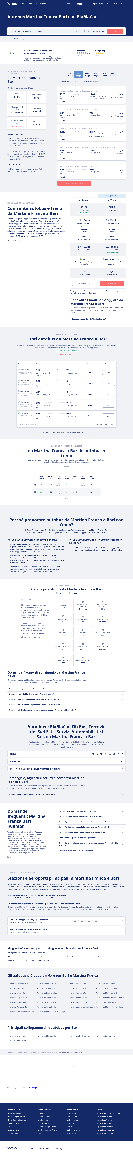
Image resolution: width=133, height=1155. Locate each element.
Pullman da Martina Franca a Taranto (81, 1007)
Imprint (30, 1148)
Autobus (30, 4)
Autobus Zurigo (44, 1113)
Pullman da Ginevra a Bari (17, 984)
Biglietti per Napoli (104, 1117)
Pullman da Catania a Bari (47, 988)
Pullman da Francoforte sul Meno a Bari (111, 998)
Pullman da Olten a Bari (16, 1036)
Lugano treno (13, 1130)
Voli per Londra (73, 1120)
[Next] (121, 74)
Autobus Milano (44, 1117)
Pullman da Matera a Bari (47, 1036)
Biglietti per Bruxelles (105, 1130)
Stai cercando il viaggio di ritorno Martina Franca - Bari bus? (31, 957)
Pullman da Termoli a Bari (47, 1007)
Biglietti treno (14, 1109)
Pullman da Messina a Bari (106, 993)
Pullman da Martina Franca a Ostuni (110, 1007)
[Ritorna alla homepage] (14, 3)
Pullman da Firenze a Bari (17, 1002)
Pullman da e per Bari (48, 1052)
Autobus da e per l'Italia (47, 1130)
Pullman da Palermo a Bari (76, 993)
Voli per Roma (72, 1117)
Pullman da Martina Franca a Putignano (52, 1012)
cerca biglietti (17, 100)
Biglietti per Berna (104, 1123)
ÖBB (10, 1126)
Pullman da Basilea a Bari (76, 984)
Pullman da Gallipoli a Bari (106, 1002)
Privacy (59, 1148)
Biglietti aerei (72, 1109)
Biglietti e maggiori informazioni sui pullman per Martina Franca (92, 957)
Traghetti (43, 4)
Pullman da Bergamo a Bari (77, 1002)
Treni (22, 4)
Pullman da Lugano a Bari (17, 998)
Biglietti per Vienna (104, 1120)
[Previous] (35, 477)
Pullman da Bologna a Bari (76, 998)
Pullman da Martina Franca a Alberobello (23, 1012)
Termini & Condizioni (45, 1148)
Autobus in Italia (30, 1052)
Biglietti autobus (45, 1109)
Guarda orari (16, 126)
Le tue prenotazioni (96, 4)
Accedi (123, 4)
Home (9, 1052)
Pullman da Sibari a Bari (105, 1036)
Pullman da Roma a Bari (16, 988)
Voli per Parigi (73, 1113)
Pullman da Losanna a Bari (106, 988)
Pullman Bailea (43, 1123)
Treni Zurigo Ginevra (16, 1117)
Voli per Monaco (73, 1130)
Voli (36, 4)
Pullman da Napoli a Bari (76, 988)
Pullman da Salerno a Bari (47, 1002)
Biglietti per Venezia (105, 1133)
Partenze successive (105, 424)
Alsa (39, 1133)
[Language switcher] (81, 3)
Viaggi (99, 1109)
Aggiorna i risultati (65, 354)
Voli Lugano (72, 1126)
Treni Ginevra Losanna (17, 1120)
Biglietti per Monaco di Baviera (109, 1113)
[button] (62, 31)
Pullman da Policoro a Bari (17, 1040)
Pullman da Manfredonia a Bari (78, 1036)
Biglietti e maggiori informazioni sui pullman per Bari (29, 960)
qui (89, 432)
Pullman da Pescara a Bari (17, 1007)
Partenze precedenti (28, 424)
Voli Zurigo (71, 1123)
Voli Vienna (71, 1133)
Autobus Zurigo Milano (47, 1126)
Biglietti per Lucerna (105, 1126)
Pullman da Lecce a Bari (16, 993)
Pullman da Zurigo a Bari (105, 984)
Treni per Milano (14, 1113)
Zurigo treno (13, 1133)
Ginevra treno (13, 1123)
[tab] (69, 81)
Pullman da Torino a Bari (46, 998)
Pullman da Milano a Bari (47, 984)
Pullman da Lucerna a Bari (47, 993)
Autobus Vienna (44, 1120)
